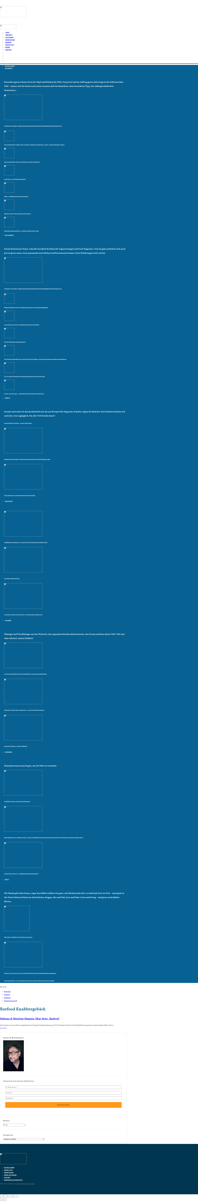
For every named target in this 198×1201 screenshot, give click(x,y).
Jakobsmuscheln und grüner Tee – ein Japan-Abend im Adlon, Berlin (21, 231)
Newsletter (8, 1170)
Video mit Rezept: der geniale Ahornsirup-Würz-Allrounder (19, 495)
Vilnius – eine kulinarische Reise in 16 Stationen (16, 196)
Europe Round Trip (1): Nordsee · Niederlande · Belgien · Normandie (22, 162)
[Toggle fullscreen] (10, 1196)
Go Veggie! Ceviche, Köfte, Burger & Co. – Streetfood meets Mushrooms (23, 615)
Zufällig (7, 998)
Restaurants (9, 235)
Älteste (7, 995)
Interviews (8, 752)
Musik (7, 879)
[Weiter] (4, 1199)
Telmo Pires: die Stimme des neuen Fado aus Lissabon (18, 937)
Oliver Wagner (21, 1183)
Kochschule (9, 501)
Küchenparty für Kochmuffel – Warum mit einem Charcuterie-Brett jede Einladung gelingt (27, 459)
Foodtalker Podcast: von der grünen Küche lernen (17, 801)
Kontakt (8, 50)
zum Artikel (3, 1028)
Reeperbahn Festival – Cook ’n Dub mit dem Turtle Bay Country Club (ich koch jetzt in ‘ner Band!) (29, 981)
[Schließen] (1, 1196)
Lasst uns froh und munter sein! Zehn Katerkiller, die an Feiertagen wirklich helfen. (25, 674)
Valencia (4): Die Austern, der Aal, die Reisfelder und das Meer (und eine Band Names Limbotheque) (30, 973)
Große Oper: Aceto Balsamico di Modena (15, 179)
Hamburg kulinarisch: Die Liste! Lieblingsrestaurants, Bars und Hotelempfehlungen (26, 307)
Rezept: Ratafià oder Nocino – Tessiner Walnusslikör (18, 423)
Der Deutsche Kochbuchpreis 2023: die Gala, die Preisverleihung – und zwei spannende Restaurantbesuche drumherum (35, 359)
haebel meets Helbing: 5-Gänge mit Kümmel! (15, 746)
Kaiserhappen (31, 1183)
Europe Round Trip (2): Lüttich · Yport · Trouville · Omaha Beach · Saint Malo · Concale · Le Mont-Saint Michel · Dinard (34, 145)
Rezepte (7, 398)
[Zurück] (1, 1199)
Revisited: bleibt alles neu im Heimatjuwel (15, 342)
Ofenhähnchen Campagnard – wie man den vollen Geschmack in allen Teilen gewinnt (25, 542)
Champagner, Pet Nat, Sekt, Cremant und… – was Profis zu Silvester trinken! (24, 710)
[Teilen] (5, 1195)
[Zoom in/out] (15, 1196)
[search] (25, 1125)
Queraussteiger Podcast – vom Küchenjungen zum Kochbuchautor (21, 874)
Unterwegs (8, 68)
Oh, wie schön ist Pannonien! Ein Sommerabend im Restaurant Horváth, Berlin (24, 376)
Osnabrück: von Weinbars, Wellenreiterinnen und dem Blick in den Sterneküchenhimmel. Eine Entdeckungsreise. (33, 126)
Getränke (8, 620)
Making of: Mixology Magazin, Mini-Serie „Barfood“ (30, 1018)
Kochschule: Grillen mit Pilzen (11, 578)
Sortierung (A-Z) (10, 1001)
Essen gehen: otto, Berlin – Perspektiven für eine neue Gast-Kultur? (21, 325)
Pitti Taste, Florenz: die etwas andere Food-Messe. (17, 214)
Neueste (7, 992)
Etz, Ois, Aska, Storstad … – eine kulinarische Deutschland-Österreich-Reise (24, 394)
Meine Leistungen (10, 1175)
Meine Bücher (9, 1172)
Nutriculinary (10, 66)
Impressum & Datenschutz (13, 1180)
